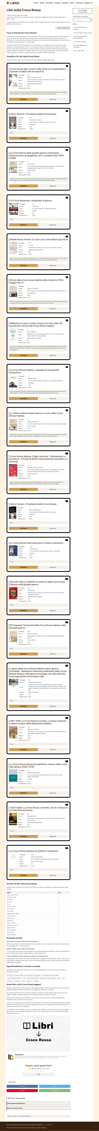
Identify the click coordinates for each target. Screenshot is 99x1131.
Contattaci (43, 1127)
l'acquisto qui (42, 953)
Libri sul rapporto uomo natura (83, 33)
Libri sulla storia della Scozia (16, 1103)
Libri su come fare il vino (15, 1108)
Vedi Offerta (23, 99)
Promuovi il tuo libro (18, 1127)
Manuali (57, 3)
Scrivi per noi (27, 1127)
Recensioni (49, 3)
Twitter (55, 1086)
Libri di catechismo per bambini (80, 28)
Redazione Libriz (19, 1054)
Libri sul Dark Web (79, 50)
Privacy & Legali (36, 1127)
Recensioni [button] (53, 99)
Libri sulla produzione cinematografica (80, 37)
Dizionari (65, 3)
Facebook (22, 1086)
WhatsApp (55, 1090)
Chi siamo (9, 1127)
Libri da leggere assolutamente (82, 11)
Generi (42, 3)
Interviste (79, 3)
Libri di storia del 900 (80, 41)
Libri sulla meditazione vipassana (80, 46)
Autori (35, 3)
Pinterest (23, 1090)
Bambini (87, 3)
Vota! (38, 1074)
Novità (72, 3)
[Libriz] (13, 3)
